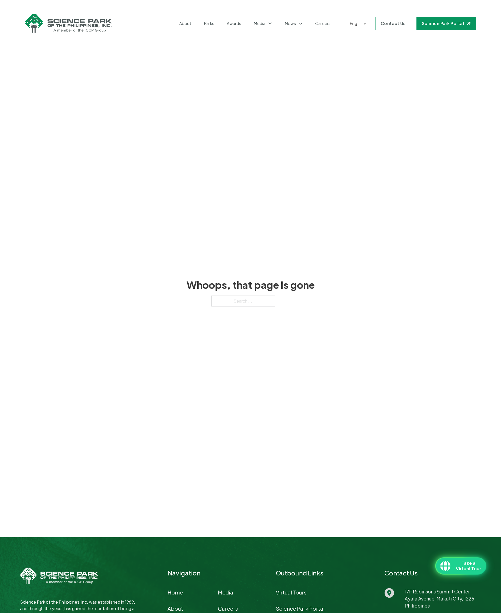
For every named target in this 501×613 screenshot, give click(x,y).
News (290, 23)
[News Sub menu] (301, 23)
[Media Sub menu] (270, 23)
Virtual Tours (291, 592)
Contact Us (393, 23)
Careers (323, 23)
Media (259, 23)
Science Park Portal (443, 23)
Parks (209, 23)
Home (175, 592)
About (185, 23)
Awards (234, 23)
